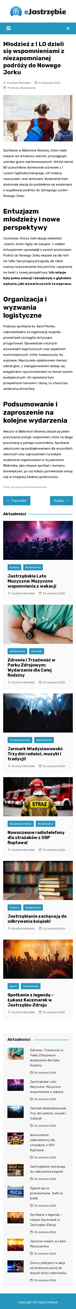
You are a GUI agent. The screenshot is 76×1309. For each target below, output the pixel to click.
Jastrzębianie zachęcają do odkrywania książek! (37, 919)
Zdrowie (36, 651)
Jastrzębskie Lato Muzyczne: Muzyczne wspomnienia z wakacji (32, 581)
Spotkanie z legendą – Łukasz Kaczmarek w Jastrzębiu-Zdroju (31, 1000)
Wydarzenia (28, 87)
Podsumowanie (20, 740)
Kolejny (59, 501)
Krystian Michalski (18, 82)
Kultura (14, 567)
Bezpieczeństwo (21, 823)
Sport (13, 986)
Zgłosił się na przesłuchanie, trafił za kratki (46, 1193)
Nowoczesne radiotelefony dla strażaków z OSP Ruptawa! (36, 837)
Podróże (13, 87)
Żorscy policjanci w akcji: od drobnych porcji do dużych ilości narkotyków (48, 1268)
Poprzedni (19, 501)
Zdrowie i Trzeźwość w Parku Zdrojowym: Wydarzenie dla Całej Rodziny (31, 667)
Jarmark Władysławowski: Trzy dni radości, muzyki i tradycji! (35, 753)
